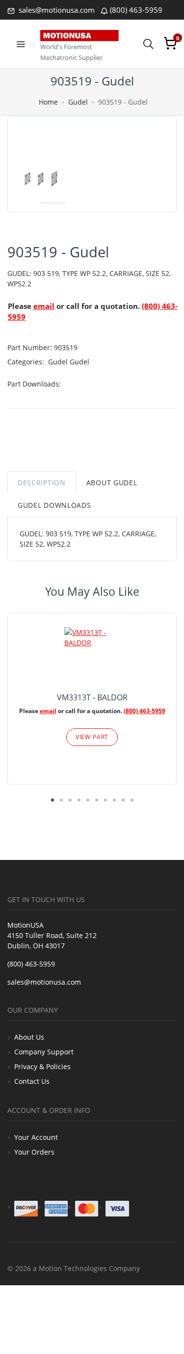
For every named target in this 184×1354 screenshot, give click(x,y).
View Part (92, 737)
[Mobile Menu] (20, 43)
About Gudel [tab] (111, 482)
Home (48, 102)
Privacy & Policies (42, 1066)
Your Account (36, 1137)
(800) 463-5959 (136, 10)
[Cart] (170, 43)
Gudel (78, 102)
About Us (29, 1037)
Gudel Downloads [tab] (54, 505)
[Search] (148, 43)
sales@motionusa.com (56, 10)
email (43, 306)
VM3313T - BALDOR (92, 697)
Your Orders (34, 1152)
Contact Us (32, 1081)
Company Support (44, 1051)
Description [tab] (42, 482)
